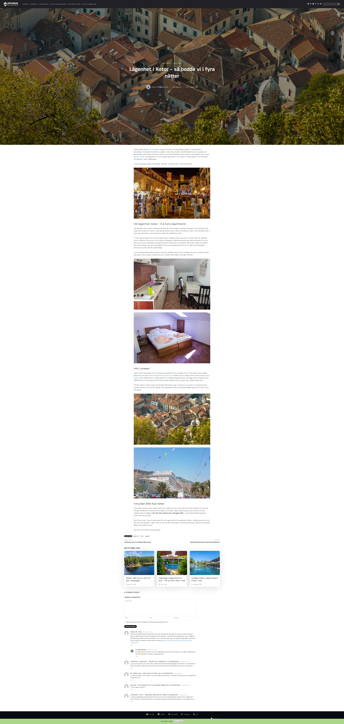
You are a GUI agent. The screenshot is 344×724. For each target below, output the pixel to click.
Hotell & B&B (177, 63)
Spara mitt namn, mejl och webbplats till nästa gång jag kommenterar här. (147, 622)
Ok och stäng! (178, 721)
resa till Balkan (153, 149)
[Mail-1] (321, 4)
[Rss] (194, 714)
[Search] (338, 4)
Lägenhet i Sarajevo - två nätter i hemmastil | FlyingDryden (154, 661)
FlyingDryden (140, 650)
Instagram (174, 714)
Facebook (187, 714)
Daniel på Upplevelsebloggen (159, 87)
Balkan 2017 (136, 536)
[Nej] (342, 721)
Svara (131, 645)
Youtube (151, 714)
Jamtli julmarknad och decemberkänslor (205, 542)
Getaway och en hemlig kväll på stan (137, 542)
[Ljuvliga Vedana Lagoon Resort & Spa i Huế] (205, 563)
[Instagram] (311, 4)
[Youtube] (308, 4)
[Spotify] (313, 4)
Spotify (162, 714)
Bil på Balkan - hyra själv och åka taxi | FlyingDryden (151, 673)
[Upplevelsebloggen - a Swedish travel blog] (11, 4)
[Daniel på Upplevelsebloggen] (148, 87)
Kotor (142, 536)
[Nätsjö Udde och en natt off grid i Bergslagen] (139, 563)
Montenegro (167, 63)
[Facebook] (316, 4)
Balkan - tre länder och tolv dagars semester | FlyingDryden (155, 685)
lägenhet (147, 536)
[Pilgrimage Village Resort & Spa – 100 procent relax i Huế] (172, 563)
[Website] (318, 4)
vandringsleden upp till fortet (162, 375)
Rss (197, 714)
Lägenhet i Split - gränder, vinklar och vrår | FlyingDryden (154, 695)
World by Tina (136, 632)
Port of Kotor (140, 157)
